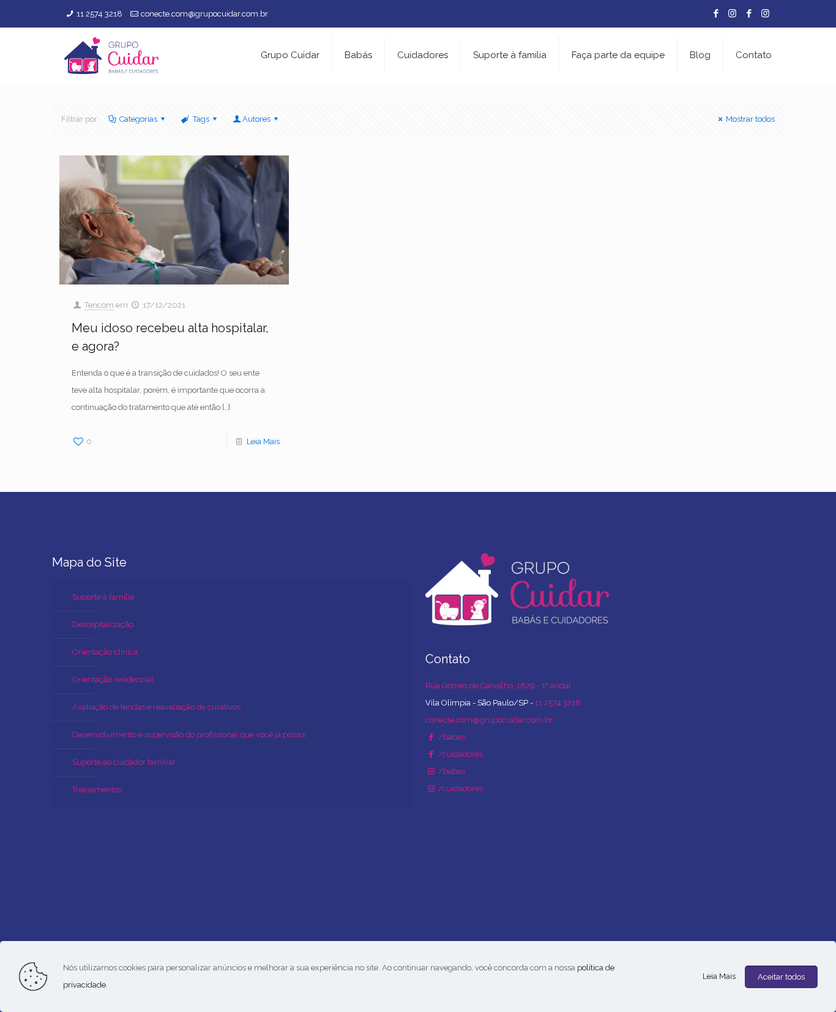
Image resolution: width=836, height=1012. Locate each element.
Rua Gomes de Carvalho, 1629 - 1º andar (498, 685)
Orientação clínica (105, 652)
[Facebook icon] (715, 13)
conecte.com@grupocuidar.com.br (204, 13)
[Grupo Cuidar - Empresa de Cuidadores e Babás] (111, 55)
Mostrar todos (750, 119)
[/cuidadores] (430, 754)
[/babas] (430, 737)
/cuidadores (459, 754)
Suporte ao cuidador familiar (124, 762)
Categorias (138, 119)
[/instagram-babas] (430, 771)
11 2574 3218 (99, 13)
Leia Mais (263, 441)
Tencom (99, 305)
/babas (450, 737)
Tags (201, 119)
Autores (256, 119)
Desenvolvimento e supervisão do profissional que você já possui (189, 734)
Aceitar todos (781, 976)
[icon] (748, 13)
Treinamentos (97, 789)
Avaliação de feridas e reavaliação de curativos (156, 707)
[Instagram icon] (732, 13)
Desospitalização (102, 624)
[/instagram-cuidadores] (430, 788)
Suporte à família (103, 596)
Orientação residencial (113, 679)
